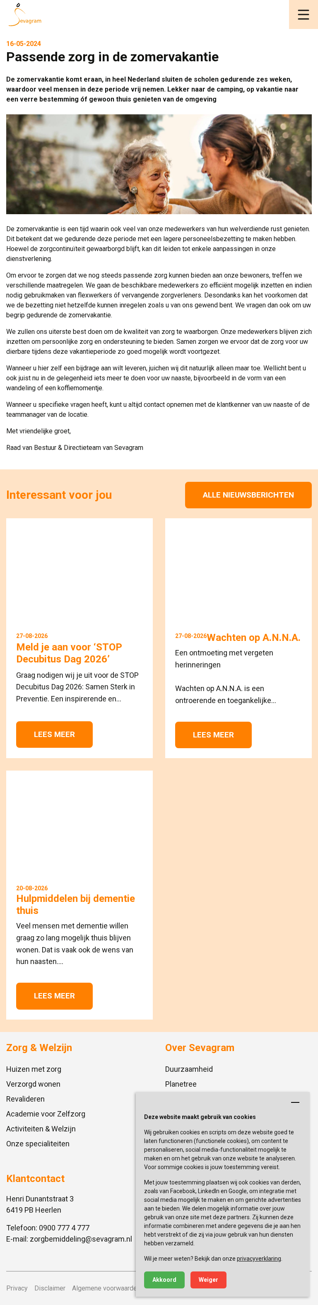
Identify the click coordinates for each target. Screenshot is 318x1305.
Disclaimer (49, 1288)
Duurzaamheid (189, 1069)
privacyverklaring (259, 1258)
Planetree (181, 1084)
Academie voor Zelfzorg (45, 1113)
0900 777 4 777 (64, 1227)
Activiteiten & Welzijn (41, 1128)
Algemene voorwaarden (106, 1288)
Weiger (208, 1279)
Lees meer (54, 734)
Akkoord (164, 1279)
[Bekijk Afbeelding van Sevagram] (159, 164)
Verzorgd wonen (33, 1084)
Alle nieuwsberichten (248, 495)
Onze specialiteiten (38, 1143)
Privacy (17, 1288)
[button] (303, 14)
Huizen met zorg (33, 1069)
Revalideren (25, 1099)
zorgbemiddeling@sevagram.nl (81, 1239)
